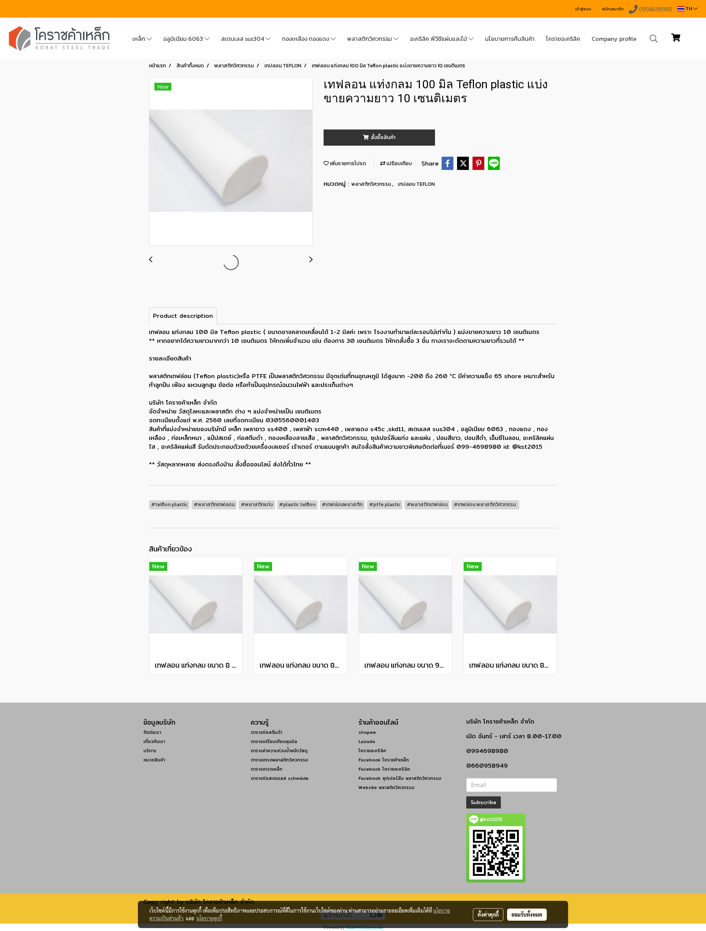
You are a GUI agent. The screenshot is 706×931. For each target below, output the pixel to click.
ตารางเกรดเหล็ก (266, 768)
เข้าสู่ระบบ (583, 9)
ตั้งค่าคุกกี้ (488, 914)
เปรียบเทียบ (398, 163)
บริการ (149, 750)
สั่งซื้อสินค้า (382, 137)
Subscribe (483, 802)
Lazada (367, 741)
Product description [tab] (183, 315)
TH (688, 9)
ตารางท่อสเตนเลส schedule (280, 778)
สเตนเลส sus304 (243, 38)
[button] (654, 39)
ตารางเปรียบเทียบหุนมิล (274, 741)
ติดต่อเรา (152, 732)
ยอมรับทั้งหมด (526, 914)
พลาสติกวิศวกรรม (370, 38)
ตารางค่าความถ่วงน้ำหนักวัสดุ (279, 750)
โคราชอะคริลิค (563, 38)
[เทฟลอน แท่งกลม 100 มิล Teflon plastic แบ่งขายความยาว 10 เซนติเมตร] (230, 162)
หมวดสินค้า (154, 759)
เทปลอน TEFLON (416, 184)
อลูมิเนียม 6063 (183, 38)
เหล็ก (139, 38)
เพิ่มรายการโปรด (347, 163)
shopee (367, 732)
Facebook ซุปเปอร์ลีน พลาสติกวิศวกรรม (400, 778)
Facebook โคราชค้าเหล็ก (384, 759)
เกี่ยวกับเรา (154, 741)
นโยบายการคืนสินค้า (510, 38)
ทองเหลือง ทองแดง (306, 38)
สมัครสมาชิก (613, 9)
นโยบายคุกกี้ (209, 918)
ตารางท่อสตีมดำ (266, 732)
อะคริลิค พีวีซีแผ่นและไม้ (439, 38)
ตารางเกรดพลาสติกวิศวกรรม (279, 759)
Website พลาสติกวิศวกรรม (386, 787)
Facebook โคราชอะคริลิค (384, 768)
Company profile (614, 38)
